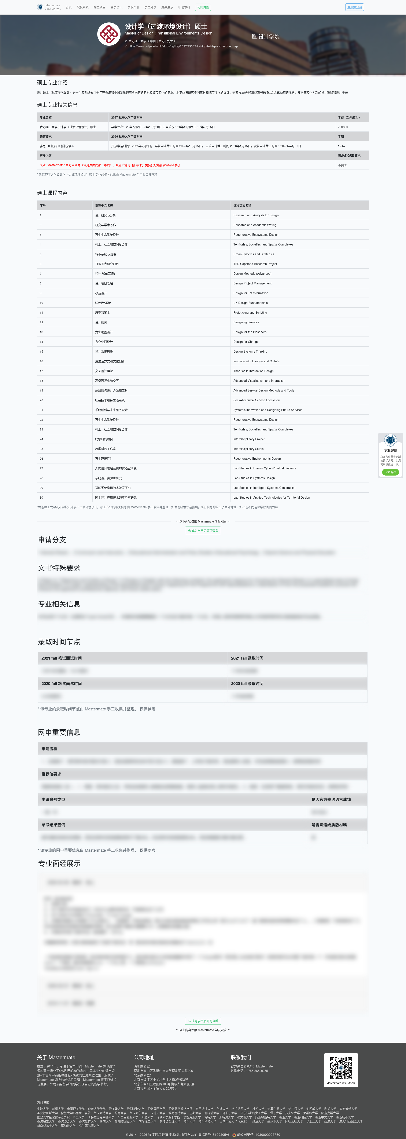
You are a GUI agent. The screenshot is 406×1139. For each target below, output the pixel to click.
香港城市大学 (345, 1117)
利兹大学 (330, 1108)
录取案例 (133, 7)
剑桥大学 (58, 1108)
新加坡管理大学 (170, 1121)
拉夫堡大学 (292, 1113)
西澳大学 (330, 1121)
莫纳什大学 (68, 1125)
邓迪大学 (147, 1117)
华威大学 (222, 1108)
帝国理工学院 (76, 1108)
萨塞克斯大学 (330, 1113)
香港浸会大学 (67, 1121)
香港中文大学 (324, 1117)
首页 (69, 7)
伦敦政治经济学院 (180, 1108)
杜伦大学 (258, 1108)
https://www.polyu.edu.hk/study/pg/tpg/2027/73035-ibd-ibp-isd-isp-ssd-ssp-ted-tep (183, 46)
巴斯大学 (195, 1113)
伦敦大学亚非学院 (168, 1117)
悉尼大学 (258, 1121)
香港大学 (285, 1117)
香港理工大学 (137, 41)
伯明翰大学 (313, 1108)
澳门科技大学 (207, 1121)
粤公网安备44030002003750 (258, 1134)
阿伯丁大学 (229, 1113)
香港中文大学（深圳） (234, 1121)
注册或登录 (354, 7)
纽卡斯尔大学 (138, 1113)
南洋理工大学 (147, 1121)
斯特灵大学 (226, 1117)
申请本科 (184, 7)
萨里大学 (79, 1117)
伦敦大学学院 (97, 1108)
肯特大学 (210, 1117)
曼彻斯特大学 (136, 1108)
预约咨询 (203, 7)
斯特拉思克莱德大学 (101, 1117)
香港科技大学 (303, 1117)
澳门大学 (189, 1121)
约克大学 (120, 1113)
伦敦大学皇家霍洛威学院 (53, 1117)
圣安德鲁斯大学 (47, 1113)
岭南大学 (106, 1121)
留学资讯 (116, 7)
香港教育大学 (88, 1121)
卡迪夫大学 (158, 1113)
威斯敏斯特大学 (265, 1117)
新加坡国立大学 (125, 1121)
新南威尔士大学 (47, 1125)
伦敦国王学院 (157, 1108)
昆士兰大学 (313, 1121)
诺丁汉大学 (295, 1108)
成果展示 (167, 7)
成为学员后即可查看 (204, 530)
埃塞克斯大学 (192, 1117)
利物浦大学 (211, 1113)
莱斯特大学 (310, 1113)
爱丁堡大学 (116, 1108)
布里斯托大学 (204, 1108)
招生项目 (100, 7)
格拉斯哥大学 (240, 1108)
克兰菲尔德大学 (89, 1125)
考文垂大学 (244, 1117)
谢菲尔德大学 (276, 1108)
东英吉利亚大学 (128, 1117)
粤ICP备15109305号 (213, 1134)
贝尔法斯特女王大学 (253, 1113)
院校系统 (83, 7)
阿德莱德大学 (294, 1121)
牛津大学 (43, 1108)
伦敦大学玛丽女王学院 (76, 1113)
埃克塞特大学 (177, 1113)
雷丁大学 (276, 1113)
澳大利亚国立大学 (351, 1121)
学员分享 (150, 7)
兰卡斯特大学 (102, 1113)
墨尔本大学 (274, 1121)
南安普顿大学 (348, 1108)
